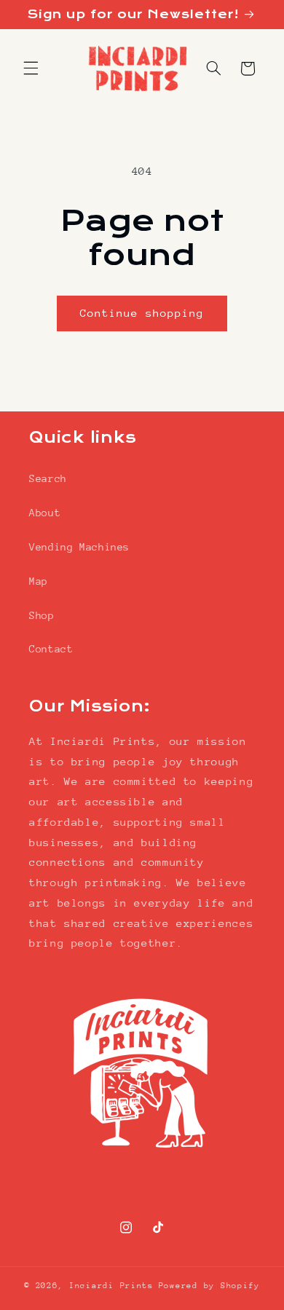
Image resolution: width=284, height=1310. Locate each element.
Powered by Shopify (209, 1285)
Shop (42, 615)
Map (38, 581)
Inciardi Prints (111, 1285)
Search (48, 478)
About (44, 512)
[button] (30, 68)
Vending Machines (79, 547)
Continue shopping (142, 313)
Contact (51, 649)
